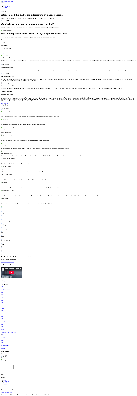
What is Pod (6, 381)
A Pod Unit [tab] (3, 104)
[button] (68, 279)
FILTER (3, 281)
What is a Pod (6, 6)
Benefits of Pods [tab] (4, 105)
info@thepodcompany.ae (6, 392)
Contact (5, 9)
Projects (5, 7)
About (4, 5)
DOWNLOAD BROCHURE (7, 262)
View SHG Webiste (5, 103)
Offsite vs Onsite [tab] (4, 107)
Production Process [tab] (5, 108)
